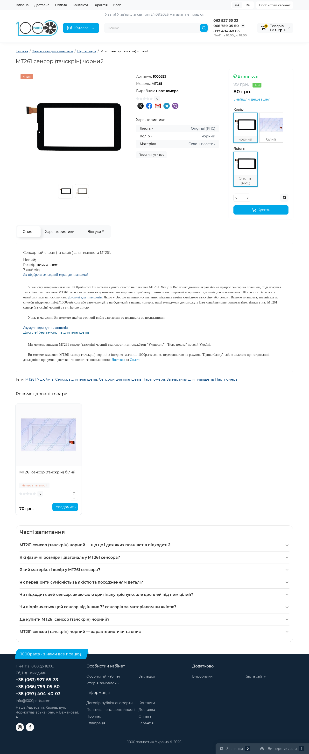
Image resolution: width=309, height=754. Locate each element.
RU (248, 5)
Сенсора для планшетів (76, 379)
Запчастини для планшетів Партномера (202, 379)
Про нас (93, 716)
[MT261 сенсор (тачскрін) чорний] (73, 127)
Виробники (202, 676)
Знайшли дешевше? (251, 99)
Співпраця (95, 723)
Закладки (147, 676)
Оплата (61, 5)
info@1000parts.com (33, 701)
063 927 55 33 (225, 20)
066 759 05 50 (226, 25)
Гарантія (100, 5)
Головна (22, 5)
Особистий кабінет (274, 5)
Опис (27, 231)
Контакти (80, 5)
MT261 (30, 379)
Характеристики (60, 231)
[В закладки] (49, 464)
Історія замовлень (102, 683)
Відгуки (96, 231)
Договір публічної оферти (109, 703)
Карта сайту (255, 676)
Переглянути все (151, 154)
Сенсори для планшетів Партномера (132, 379)
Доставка (41, 5)
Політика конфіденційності (110, 709)
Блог (117, 5)
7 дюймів (45, 379)
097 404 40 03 (226, 31)
